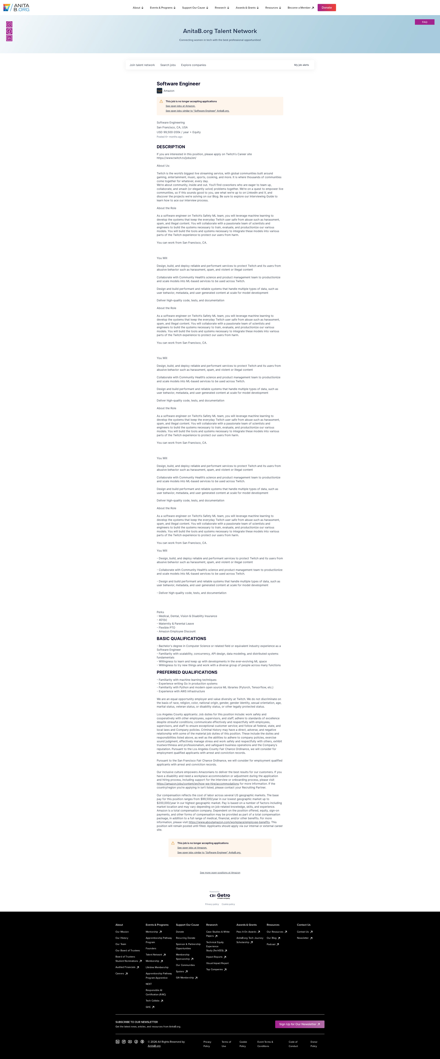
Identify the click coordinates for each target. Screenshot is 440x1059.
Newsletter (303, 938)
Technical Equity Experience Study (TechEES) (215, 946)
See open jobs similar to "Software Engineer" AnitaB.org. (197, 110)
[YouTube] (130, 1042)
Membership (152, 961)
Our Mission (122, 931)
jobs (168, 65)
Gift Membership (185, 977)
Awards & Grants (246, 7)
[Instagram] (9, 24)
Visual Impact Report (217, 963)
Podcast (271, 944)
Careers (120, 973)
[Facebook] (9, 31)
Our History (122, 938)
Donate (180, 931)
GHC (148, 1007)
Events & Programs (161, 7)
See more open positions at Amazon (220, 872)
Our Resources (275, 931)
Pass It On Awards (246, 931)
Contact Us (303, 931)
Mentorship (152, 931)
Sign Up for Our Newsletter (297, 1024)
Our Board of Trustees (128, 950)
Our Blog (272, 938)
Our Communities (185, 965)
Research (220, 7)
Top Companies (214, 969)
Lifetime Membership (157, 967)
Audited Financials (125, 967)
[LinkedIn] (9, 38)
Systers (180, 971)
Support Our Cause (193, 7)
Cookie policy (228, 904)
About (136, 7)
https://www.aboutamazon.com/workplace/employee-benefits (229, 822)
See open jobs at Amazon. (180, 105)
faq (424, 22)
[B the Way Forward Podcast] (142, 1042)
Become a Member (299, 7)
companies (193, 65)
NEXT (149, 984)
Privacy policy (212, 904)
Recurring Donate (185, 938)
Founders (151, 948)
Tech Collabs (153, 1000)
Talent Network (154, 954)
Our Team (121, 944)
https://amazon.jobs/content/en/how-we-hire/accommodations (198, 783)
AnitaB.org (154, 1046)
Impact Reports (214, 957)
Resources (271, 7)
